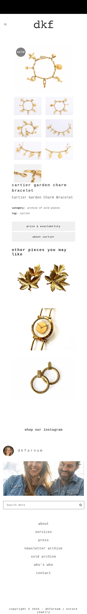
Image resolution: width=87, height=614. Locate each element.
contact (43, 573)
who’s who (43, 565)
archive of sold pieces (43, 208)
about (43, 524)
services (43, 532)
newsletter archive (43, 548)
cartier (25, 213)
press (43, 540)
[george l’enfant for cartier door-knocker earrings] (43, 400)
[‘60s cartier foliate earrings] (43, 302)
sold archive (43, 557)
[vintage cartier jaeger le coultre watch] (43, 351)
